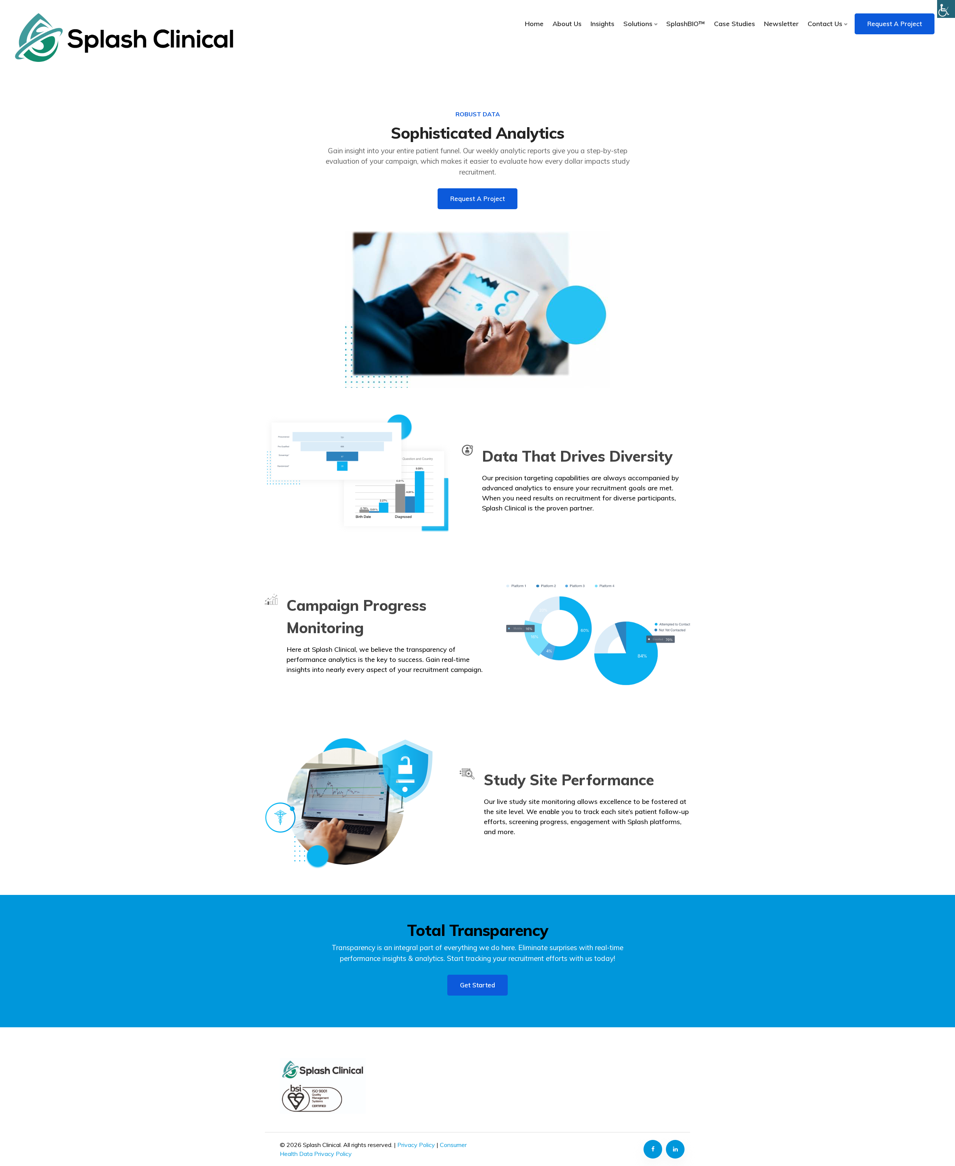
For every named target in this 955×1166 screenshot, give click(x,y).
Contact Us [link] (825, 23)
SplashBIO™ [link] (685, 23)
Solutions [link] (637, 23)
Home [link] (534, 23)
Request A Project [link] (894, 24)
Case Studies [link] (734, 23)
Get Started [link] (477, 985)
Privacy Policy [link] (416, 1144)
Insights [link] (602, 23)
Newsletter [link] (781, 23)
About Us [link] (567, 23)
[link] (124, 37)
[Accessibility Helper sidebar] (946, 9)
